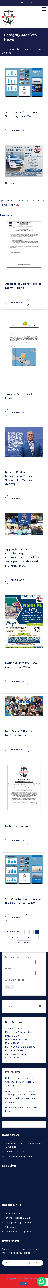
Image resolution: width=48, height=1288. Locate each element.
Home (5, 49)
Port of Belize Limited (16, 1039)
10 (35, 937)
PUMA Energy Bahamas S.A (20, 1046)
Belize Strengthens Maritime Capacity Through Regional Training (20, 1082)
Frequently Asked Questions (18, 1231)
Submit (36, 1262)
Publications (10, 1227)
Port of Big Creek (14, 1043)
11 (40, 937)
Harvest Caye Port (15, 1036)
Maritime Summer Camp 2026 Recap (21, 1109)
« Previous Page (13, 932)
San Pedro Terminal (15, 1054)
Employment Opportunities (18, 1222)
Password (10, 968)
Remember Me (15, 980)
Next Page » (24, 942)
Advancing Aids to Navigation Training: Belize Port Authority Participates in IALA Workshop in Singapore (22, 1096)
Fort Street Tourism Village (19, 1032)
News (11, 183)
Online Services (12, 1213)
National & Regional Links (17, 1218)
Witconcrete (12, 1057)
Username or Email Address (20, 957)
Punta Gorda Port (15, 1050)
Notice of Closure (17, 826)
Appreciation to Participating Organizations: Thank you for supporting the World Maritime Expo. (23, 557)
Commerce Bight (14, 1028)
